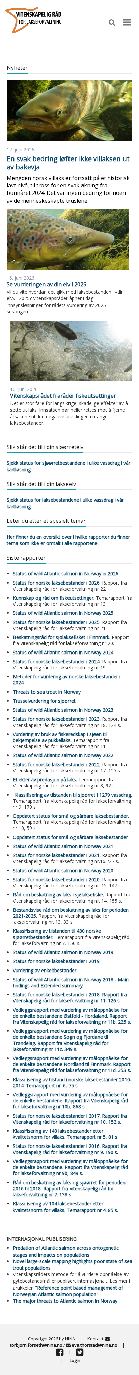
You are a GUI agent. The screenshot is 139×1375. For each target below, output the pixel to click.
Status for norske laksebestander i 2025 (56, 622)
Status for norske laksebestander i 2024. (57, 661)
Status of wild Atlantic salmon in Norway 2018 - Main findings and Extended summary (71, 982)
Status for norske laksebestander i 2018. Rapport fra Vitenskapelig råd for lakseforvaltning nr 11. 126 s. (70, 997)
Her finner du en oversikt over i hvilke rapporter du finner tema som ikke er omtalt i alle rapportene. (68, 540)
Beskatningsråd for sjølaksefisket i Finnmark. (61, 637)
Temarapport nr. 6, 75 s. (52, 1085)
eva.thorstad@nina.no (94, 1345)
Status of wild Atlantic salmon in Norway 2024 (63, 652)
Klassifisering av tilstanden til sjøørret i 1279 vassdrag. (72, 794)
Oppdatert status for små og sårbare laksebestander (70, 837)
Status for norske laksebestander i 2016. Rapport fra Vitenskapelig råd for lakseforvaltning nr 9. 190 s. (70, 1149)
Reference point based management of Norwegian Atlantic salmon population (68, 1291)
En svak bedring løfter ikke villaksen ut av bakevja (68, 162)
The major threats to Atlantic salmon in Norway (65, 1301)
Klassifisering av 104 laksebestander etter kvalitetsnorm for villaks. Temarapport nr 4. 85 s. (65, 1206)
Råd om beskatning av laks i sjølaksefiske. (58, 894)
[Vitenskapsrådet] (33, 19)
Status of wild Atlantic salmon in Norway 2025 (63, 613)
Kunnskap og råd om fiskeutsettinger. (53, 598)
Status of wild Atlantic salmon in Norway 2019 (63, 952)
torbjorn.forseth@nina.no (36, 1345)
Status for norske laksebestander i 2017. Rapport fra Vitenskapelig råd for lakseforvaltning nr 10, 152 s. (70, 1119)
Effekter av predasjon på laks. (45, 779)
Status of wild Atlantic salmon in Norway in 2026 (65, 573)
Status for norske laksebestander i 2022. (57, 764)
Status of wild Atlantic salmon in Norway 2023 (63, 710)
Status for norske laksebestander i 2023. (57, 719)
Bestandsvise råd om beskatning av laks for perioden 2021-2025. (71, 913)
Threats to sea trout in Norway (47, 692)
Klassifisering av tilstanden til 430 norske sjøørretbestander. (57, 934)
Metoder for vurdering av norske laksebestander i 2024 (66, 679)
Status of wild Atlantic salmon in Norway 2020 (63, 870)
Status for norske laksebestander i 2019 (56, 961)
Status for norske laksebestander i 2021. (57, 855)
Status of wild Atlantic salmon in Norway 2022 (63, 755)
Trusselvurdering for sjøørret (44, 701)
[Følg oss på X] (79, 1354)
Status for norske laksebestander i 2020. (57, 879)
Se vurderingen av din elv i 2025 (46, 284)
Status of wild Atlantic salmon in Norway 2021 (63, 846)
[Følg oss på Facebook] (59, 1354)
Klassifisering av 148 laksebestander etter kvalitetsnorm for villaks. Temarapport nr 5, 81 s (65, 1134)
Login (75, 1360)
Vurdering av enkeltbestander (44, 970)
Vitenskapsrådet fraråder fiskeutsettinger (63, 395)
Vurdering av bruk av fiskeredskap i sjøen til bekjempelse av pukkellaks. (60, 737)
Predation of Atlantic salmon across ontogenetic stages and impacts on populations (66, 1251)
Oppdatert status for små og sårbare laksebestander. (71, 816)
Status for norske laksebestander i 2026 (56, 582)
